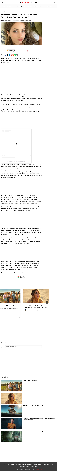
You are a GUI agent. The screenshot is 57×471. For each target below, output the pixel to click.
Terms (51, 464)
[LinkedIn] (9, 55)
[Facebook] (5, 55)
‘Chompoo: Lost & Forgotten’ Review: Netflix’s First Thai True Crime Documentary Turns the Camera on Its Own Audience (39, 419)
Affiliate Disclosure (38, 464)
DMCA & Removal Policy (27, 464)
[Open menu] (2, 2)
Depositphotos (34, 466)
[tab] (19, 317)
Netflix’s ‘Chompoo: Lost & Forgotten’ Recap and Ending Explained (34, 431)
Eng (28, 310)
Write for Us (6, 464)
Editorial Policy (34, 51)
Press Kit (12, 464)
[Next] (47, 302)
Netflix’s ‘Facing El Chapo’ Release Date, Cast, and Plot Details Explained (35, 405)
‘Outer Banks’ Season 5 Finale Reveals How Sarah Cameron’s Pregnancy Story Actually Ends (39, 393)
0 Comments (28, 20)
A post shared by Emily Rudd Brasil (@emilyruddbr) (16, 161)
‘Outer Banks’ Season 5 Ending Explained (30, 380)
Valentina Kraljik (7, 20)
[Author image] (2, 20)
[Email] (17, 55)
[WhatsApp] (15, 55)
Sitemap (27, 466)
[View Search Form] (55, 2)
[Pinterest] (11, 55)
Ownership (22, 466)
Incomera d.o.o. (38, 469)
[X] (7, 55)
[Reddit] (13, 55)
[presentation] (36, 296)
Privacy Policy (46, 464)
